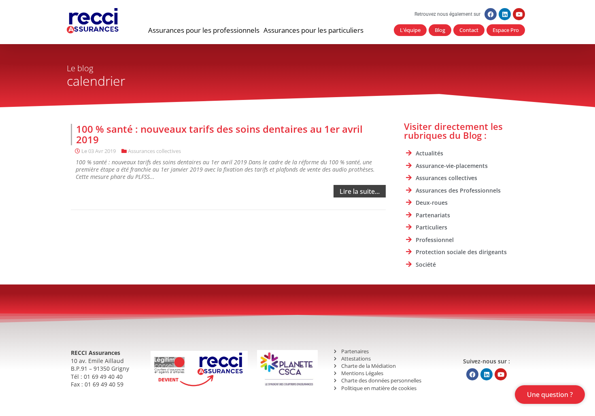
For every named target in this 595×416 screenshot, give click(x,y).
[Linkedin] (505, 14)
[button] (203, 30)
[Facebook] (490, 14)
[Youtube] (519, 14)
